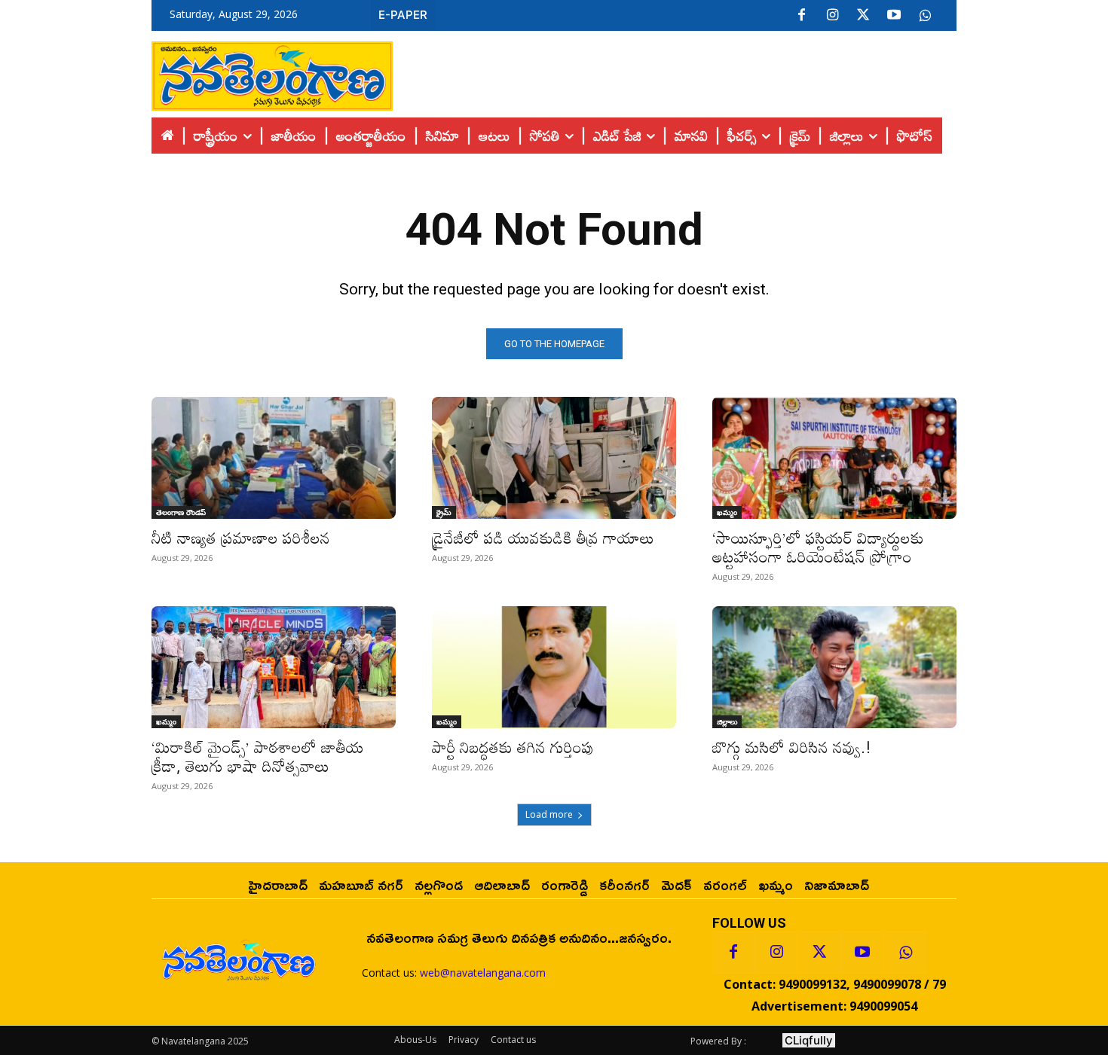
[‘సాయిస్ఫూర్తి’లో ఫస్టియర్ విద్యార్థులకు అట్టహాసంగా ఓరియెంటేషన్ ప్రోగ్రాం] (834, 458)
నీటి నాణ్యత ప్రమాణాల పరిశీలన (241, 537)
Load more (549, 814)
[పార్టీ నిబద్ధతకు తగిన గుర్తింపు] (554, 667)
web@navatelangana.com (483, 972)
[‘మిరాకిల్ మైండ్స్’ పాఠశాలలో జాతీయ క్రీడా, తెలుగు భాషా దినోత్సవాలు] (274, 667)
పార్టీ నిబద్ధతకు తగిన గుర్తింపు (513, 747)
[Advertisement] (674, 72)
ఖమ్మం (727, 512)
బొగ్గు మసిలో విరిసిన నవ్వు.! (791, 747)
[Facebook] (801, 15)
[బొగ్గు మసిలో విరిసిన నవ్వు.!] (834, 667)
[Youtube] (894, 15)
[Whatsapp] (905, 953)
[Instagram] (832, 15)
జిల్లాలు (727, 721)
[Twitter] (863, 15)
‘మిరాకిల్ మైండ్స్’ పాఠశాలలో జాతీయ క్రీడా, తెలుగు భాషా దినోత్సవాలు (258, 756)
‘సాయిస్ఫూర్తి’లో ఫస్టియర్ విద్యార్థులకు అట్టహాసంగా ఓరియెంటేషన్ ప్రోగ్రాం (818, 547)
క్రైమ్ (443, 512)
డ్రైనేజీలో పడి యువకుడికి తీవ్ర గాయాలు (543, 537)
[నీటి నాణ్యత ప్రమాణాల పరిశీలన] (274, 458)
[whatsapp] (924, 15)
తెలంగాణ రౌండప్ (181, 512)
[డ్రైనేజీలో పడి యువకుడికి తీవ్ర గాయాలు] (554, 458)
